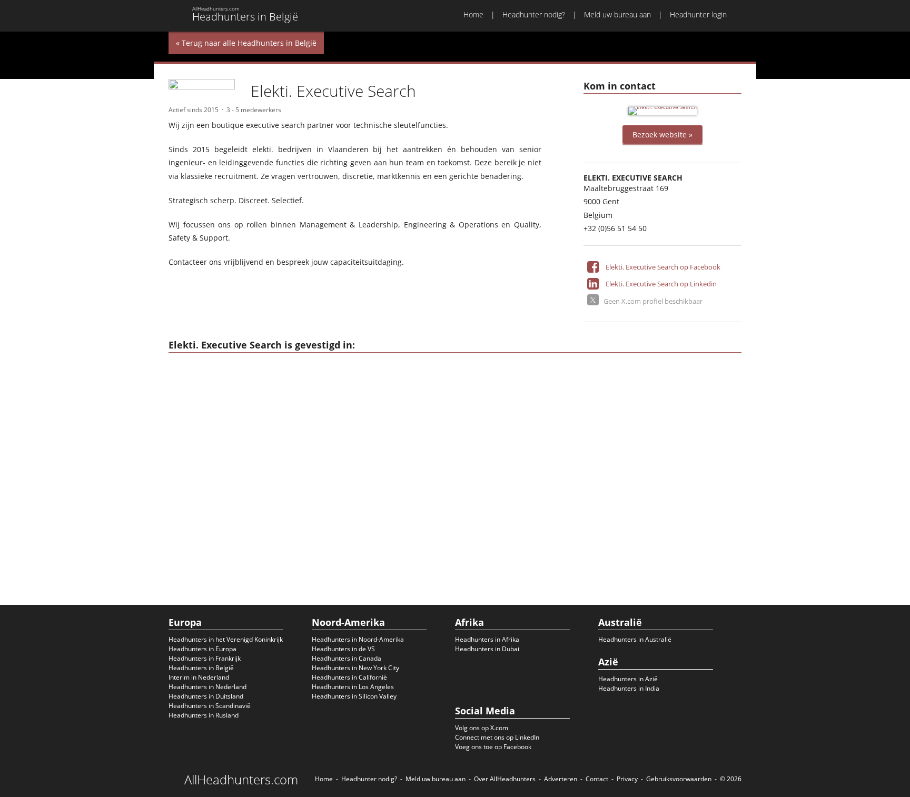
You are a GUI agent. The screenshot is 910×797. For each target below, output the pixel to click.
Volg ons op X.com (481, 727)
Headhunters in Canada (346, 658)
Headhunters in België (201, 667)
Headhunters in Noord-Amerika (358, 639)
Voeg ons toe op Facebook (493, 746)
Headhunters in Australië (634, 639)
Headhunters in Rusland (204, 715)
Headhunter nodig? (533, 14)
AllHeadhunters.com (241, 779)
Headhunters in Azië (628, 678)
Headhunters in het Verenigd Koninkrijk (226, 639)
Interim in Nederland (199, 677)
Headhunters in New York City (355, 667)
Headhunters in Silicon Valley (354, 696)
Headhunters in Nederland (207, 686)
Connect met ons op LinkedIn (497, 737)
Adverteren (560, 778)
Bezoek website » (662, 134)
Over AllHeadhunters (505, 778)
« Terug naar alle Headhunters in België (246, 43)
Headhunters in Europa (202, 648)
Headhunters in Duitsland (206, 696)
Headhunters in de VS (343, 648)
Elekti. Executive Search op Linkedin (661, 283)
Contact (597, 778)
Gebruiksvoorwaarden (678, 778)
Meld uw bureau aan (617, 14)
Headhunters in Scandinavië (210, 705)
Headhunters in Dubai (487, 648)
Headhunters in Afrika (487, 639)
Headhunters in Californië (349, 677)
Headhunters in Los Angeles (353, 686)
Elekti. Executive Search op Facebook (663, 267)
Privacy (627, 778)
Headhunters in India (628, 688)
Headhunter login (698, 14)
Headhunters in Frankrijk (205, 658)
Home (473, 14)
